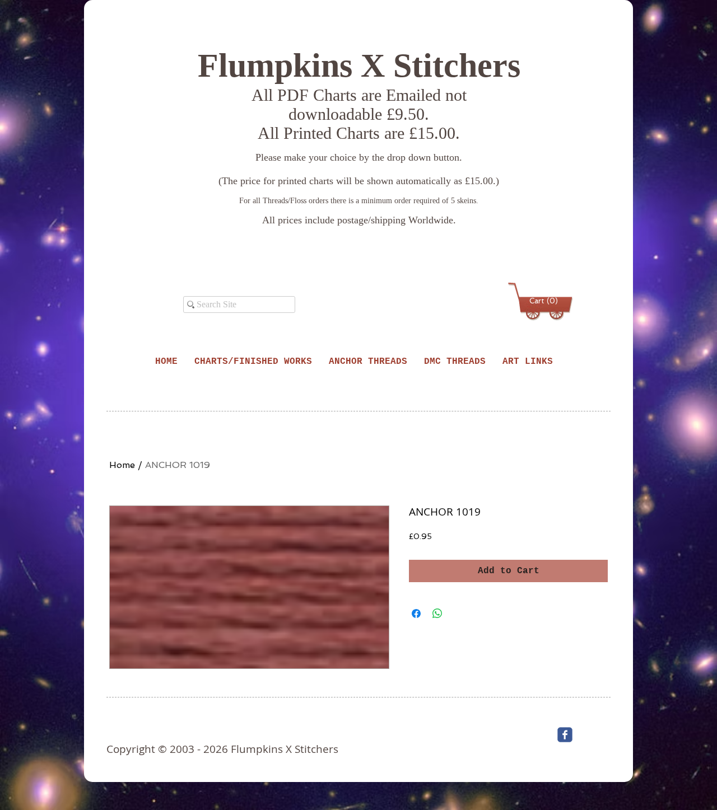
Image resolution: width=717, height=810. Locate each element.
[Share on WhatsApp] (437, 613)
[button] (542, 301)
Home (122, 465)
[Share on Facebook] (416, 613)
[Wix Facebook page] (564, 734)
